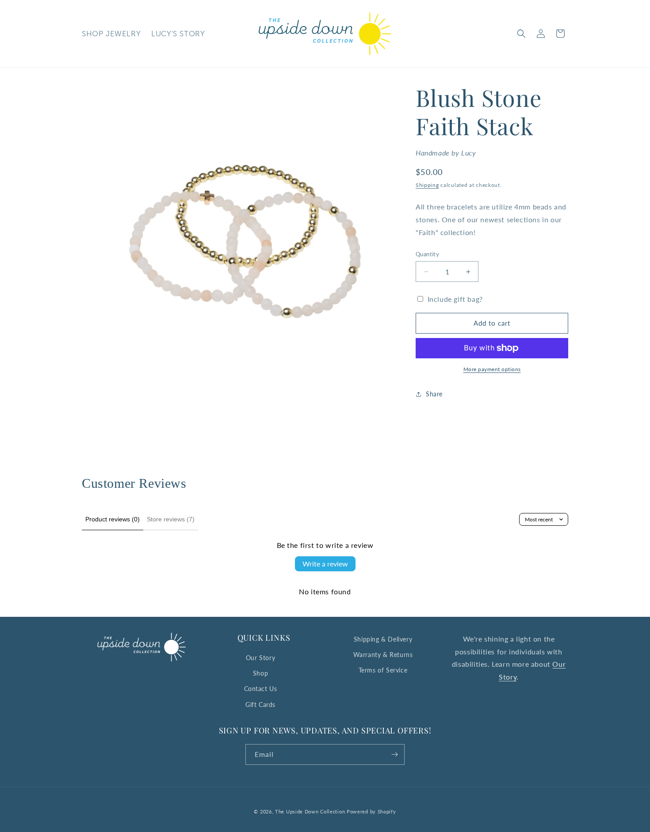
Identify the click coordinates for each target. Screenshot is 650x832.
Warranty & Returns (383, 654)
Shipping (427, 185)
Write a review (325, 563)
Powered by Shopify (371, 811)
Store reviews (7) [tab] (171, 519)
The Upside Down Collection (310, 811)
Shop (260, 673)
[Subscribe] (394, 754)
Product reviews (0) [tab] (112, 519)
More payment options (492, 369)
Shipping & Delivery (383, 639)
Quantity (427, 254)
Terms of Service (383, 670)
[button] (521, 33)
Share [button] (434, 394)
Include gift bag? (455, 299)
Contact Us (260, 688)
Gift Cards (260, 704)
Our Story (260, 657)
